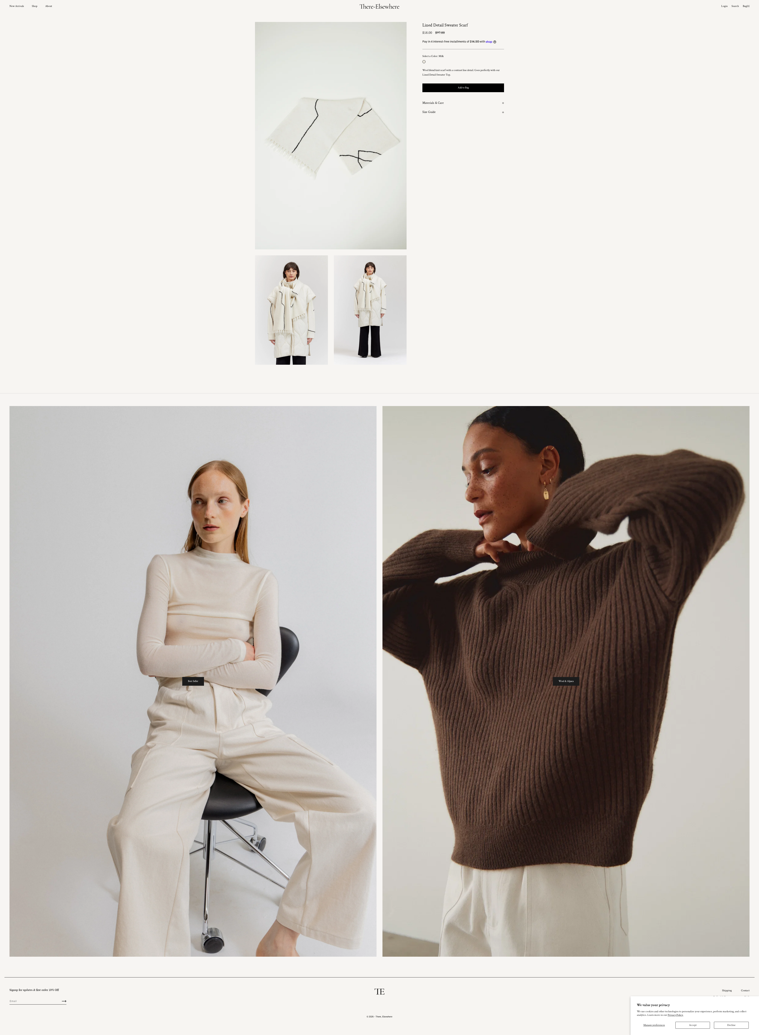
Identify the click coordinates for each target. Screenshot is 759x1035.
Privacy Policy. (675, 1015)
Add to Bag (463, 87)
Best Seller (193, 681)
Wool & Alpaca (566, 681)
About (48, 6)
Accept (693, 1025)
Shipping (727, 990)
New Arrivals (16, 6)
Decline (731, 1025)
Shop (34, 6)
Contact (745, 990)
